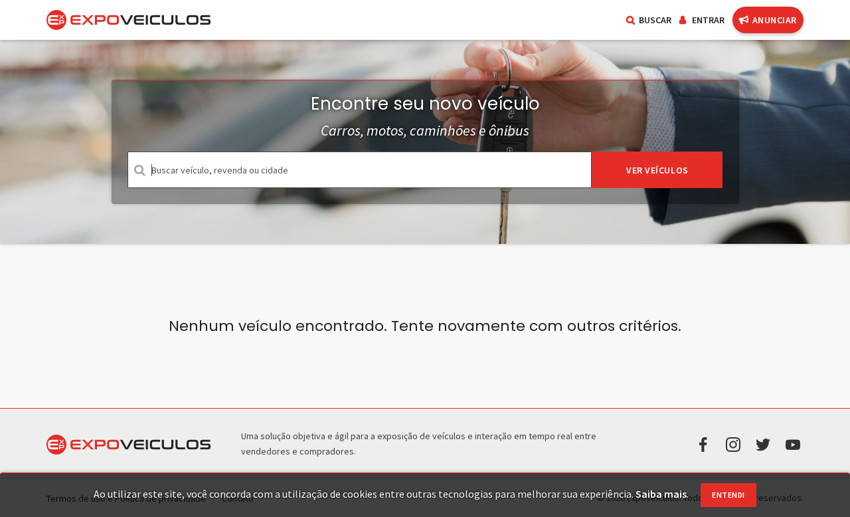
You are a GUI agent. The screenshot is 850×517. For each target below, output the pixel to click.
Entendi (728, 495)
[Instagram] (733, 443)
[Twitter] (763, 443)
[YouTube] (793, 443)
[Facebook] (703, 443)
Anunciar (774, 20)
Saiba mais (661, 493)
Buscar (655, 20)
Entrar (708, 20)
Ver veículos (657, 170)
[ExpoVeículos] (128, 20)
